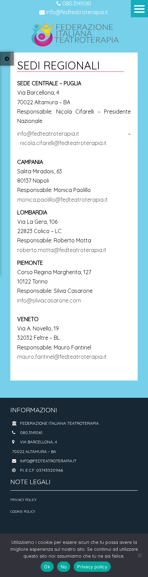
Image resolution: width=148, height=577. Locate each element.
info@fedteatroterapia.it (76, 12)
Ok (47, 566)
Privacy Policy (23, 500)
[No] (139, 555)
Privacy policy (92, 566)
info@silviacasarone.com (49, 300)
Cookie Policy (22, 511)
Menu (139, 8)
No (64, 566)
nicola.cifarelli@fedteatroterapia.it (63, 143)
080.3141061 (76, 3)
